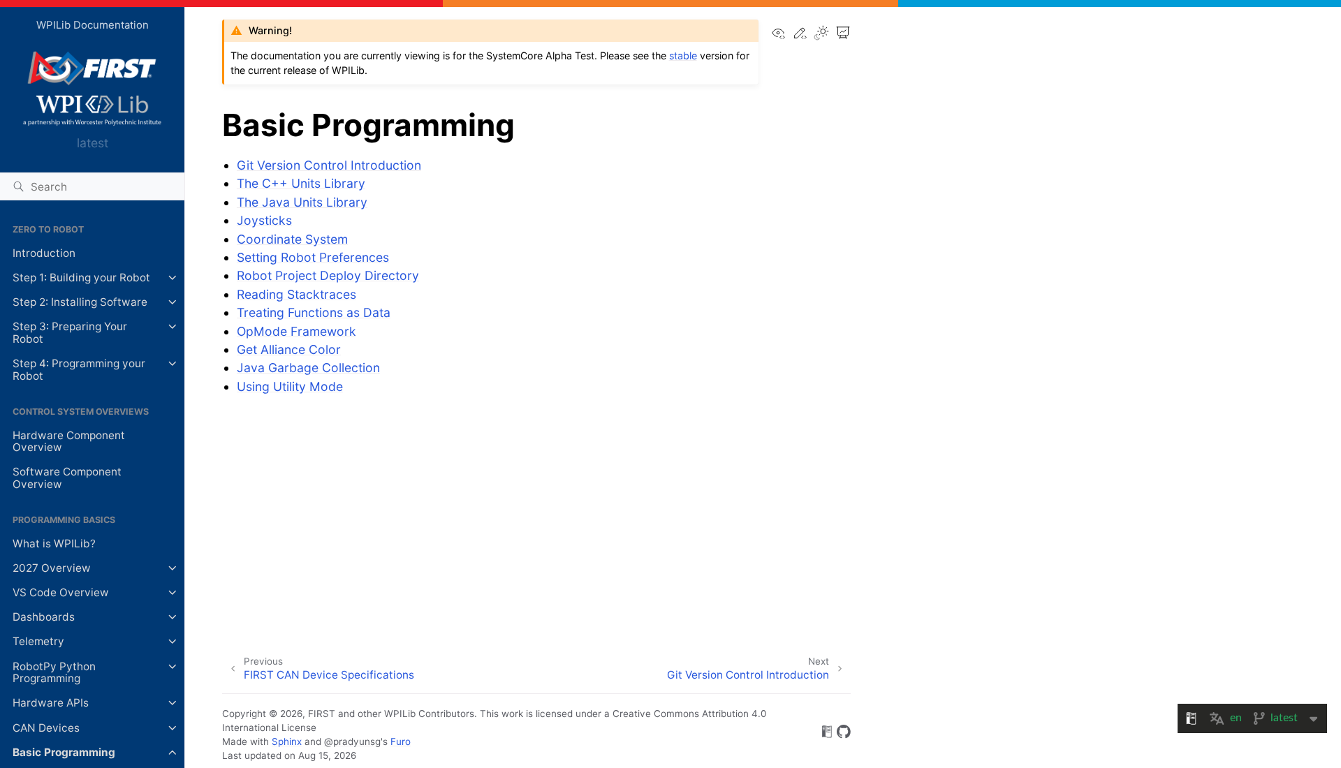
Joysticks (264, 220)
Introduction (44, 253)
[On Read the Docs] (827, 734)
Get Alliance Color (289, 349)
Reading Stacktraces (296, 294)
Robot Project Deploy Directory (328, 275)
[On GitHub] (844, 734)
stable (683, 55)
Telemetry (38, 641)
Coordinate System (292, 239)
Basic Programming (64, 752)
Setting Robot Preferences (313, 257)
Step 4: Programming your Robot (79, 370)
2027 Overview (52, 568)
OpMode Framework (296, 331)
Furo (400, 741)
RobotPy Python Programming (54, 673)
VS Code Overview (61, 592)
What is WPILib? (54, 543)
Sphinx (287, 741)
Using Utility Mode (290, 386)
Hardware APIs (51, 702)
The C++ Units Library (301, 183)
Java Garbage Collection (308, 367)
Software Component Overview (67, 478)
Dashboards (44, 616)
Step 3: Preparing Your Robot (70, 333)
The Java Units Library (302, 202)
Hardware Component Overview (69, 442)
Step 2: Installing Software (80, 302)
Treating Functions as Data (313, 312)
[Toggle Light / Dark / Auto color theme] (821, 34)
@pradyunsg (352, 741)
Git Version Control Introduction (329, 165)
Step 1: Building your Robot (81, 277)
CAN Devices (46, 727)
